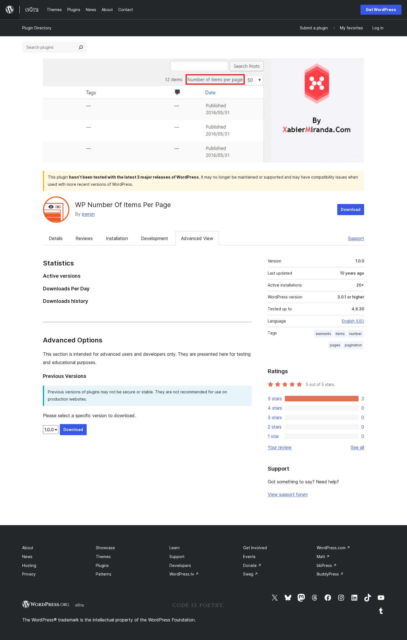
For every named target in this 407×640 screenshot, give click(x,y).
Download (350, 209)
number (355, 334)
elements (323, 334)
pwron (88, 214)
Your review (280, 447)
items (340, 334)
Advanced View (197, 238)
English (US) (353, 321)
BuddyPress (330, 574)
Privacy (29, 574)
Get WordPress (381, 9)
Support (356, 238)
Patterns (103, 574)
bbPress (327, 565)
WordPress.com (333, 547)
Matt (323, 556)
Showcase (105, 547)
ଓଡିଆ (79, 605)
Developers (180, 565)
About (27, 547)
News (27, 556)
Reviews (84, 238)
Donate (252, 565)
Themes (103, 556)
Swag (250, 574)
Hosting (29, 565)
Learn (174, 547)
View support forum (288, 494)
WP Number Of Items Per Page (123, 205)
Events (249, 556)
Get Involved (255, 547)
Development (154, 238)
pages (335, 345)
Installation (117, 238)
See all (357, 447)
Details (56, 238)
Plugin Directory (36, 27)
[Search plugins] (80, 47)
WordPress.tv (184, 574)
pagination (353, 345)
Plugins (102, 565)
